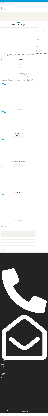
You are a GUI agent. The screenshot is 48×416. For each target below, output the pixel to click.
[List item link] (24, 362)
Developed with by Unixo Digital (5, 412)
